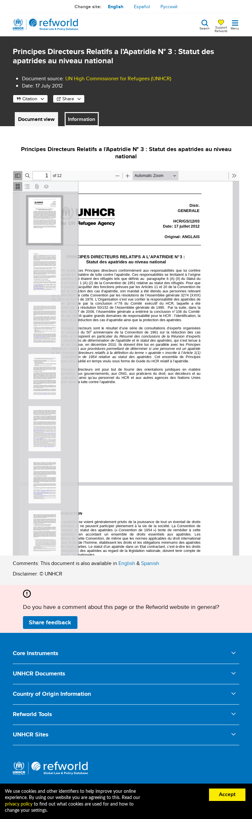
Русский (169, 6)
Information (81, 119)
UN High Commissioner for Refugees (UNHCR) (118, 78)
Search (205, 28)
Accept (227, 794)
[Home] (45, 24)
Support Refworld (221, 29)
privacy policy (18, 804)
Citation (29, 98)
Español (142, 6)
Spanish (150, 563)
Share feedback (50, 622)
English (115, 6)
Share (68, 98)
